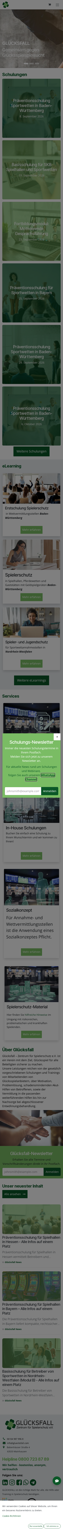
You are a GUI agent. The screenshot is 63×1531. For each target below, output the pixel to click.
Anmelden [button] (49, 791)
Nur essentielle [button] (36, 1526)
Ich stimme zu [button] (52, 1526)
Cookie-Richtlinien (11, 1515)
